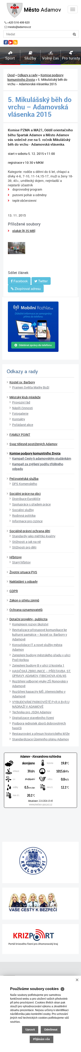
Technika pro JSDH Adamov (31, 712)
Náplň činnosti (22, 408)
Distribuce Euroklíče (26, 499)
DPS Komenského (24, 484)
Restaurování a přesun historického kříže (41, 733)
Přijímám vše (41, 1039)
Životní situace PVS (23, 572)
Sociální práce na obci (25, 493)
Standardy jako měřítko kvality (33, 536)
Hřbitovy (15, 557)
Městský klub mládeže (24, 397)
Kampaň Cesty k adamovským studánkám (41, 458)
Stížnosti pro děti (24, 547)
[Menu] (73, 9)
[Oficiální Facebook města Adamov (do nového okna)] (6, 42)
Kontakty (18, 419)
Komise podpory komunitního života (35, 453)
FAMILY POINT (19, 434)
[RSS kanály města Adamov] (15, 42)
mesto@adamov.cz (19, 27)
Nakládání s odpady (23, 581)
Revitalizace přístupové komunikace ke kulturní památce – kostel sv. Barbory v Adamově (39, 634)
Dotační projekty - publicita (28, 619)
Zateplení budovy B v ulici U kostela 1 (38, 665)
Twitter (42, 281)
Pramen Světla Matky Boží (30, 387)
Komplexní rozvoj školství (30, 624)
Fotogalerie (20, 413)
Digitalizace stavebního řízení (33, 718)
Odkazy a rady (28, 75)
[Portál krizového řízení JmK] (40, 937)
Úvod (11, 75)
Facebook (20, 281)
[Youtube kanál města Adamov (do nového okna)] (10, 42)
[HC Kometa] (40, 860)
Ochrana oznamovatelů (26, 610)
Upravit (30, 1029)
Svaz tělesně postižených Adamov (33, 444)
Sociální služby (23, 510)
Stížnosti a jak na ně (26, 542)
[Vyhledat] (74, 34)
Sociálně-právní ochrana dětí (29, 531)
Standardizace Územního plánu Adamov (40, 739)
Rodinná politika (24, 515)
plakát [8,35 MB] (23, 231)
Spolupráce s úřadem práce (31, 504)
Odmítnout (50, 1029)
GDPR (13, 591)
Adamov (42, 9)
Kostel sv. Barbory (22, 382)
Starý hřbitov (21, 562)
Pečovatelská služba (23, 478)
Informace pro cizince (27, 521)
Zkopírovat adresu (27, 288)
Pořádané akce (22, 425)
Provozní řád (21, 402)
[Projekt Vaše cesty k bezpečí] (40, 902)
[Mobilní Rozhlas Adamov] (40, 327)
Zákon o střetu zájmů (24, 600)
